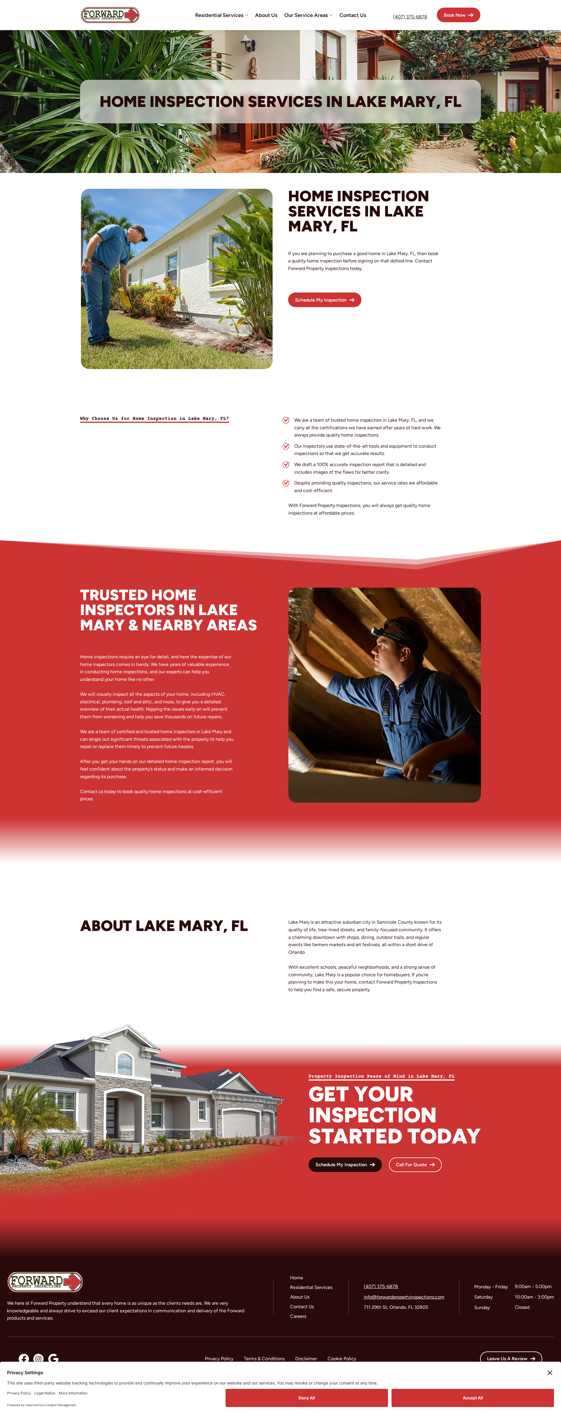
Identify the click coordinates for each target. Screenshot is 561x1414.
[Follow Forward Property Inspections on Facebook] (24, 1359)
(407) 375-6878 (410, 17)
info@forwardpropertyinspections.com (404, 1297)
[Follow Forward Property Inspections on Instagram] (38, 1359)
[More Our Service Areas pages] (331, 15)
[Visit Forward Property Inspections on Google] (53, 1359)
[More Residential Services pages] (246, 15)
